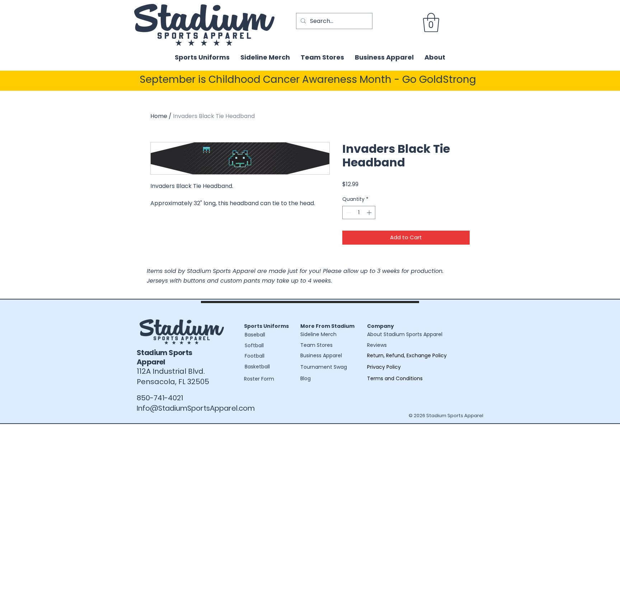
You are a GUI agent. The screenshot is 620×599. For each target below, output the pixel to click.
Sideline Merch (318, 334)
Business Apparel (321, 355)
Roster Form (259, 378)
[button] (431, 22)
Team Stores (316, 345)
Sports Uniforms (266, 326)
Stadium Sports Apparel (164, 357)
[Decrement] (347, 212)
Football (254, 355)
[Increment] (369, 212)
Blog (305, 378)
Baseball (255, 334)
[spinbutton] (358, 212)
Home (158, 116)
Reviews (377, 345)
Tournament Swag (323, 367)
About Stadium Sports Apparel (404, 334)
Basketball (257, 366)
